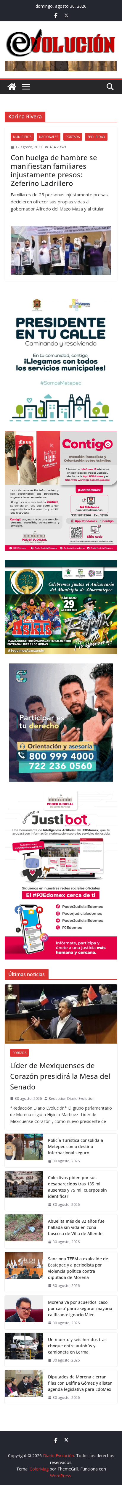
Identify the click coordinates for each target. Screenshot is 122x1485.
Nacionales (48, 137)
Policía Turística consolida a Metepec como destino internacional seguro (75, 1146)
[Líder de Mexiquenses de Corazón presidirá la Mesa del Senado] (61, 1014)
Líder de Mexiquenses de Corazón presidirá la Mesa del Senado (60, 1076)
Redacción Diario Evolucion (71, 1098)
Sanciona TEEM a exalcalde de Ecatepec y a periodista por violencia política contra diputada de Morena (78, 1268)
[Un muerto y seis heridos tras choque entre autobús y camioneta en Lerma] (24, 1350)
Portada (73, 137)
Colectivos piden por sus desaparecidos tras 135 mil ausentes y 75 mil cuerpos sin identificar (77, 1187)
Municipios (22, 137)
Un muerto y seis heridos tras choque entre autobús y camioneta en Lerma (77, 1346)
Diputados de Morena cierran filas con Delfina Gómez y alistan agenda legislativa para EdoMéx (80, 1383)
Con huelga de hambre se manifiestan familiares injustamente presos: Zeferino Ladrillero (54, 170)
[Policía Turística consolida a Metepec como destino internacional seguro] (24, 1150)
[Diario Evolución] (12, 87)
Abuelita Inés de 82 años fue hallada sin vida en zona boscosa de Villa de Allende (76, 1227)
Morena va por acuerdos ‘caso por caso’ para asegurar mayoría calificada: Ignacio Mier (80, 1308)
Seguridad (96, 137)
